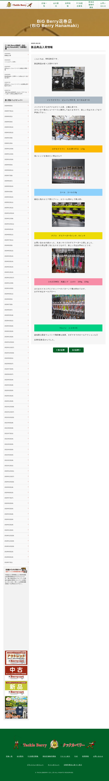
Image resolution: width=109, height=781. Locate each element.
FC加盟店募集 (79, 4)
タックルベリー (19, 4)
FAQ (76, 756)
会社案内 (56, 4)
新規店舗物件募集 (91, 4)
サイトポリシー (54, 765)
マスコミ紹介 (65, 756)
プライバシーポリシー (35, 765)
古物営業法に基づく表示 (73, 765)
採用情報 (68, 4)
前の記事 (61, 350)
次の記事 (75, 350)
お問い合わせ (103, 4)
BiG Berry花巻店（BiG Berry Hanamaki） (54, 23)
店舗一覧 (44, 4)
